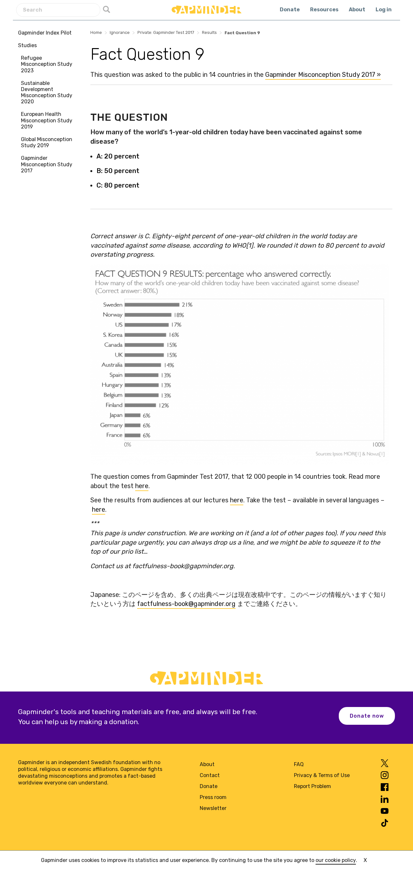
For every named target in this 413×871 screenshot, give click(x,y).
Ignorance (120, 32)
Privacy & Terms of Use (322, 775)
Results (209, 32)
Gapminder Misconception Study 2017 (46, 164)
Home (96, 32)
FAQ (299, 764)
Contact (210, 775)
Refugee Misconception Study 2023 (46, 64)
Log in (384, 9)
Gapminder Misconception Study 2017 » (323, 74)
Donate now (367, 716)
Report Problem (312, 786)
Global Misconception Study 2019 (46, 142)
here (141, 486)
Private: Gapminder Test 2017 (165, 32)
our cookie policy (336, 860)
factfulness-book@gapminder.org (186, 604)
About (357, 9)
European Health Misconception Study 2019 (46, 120)
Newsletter (213, 808)
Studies (27, 45)
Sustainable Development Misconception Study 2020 (46, 92)
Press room (213, 797)
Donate (290, 9)
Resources (324, 9)
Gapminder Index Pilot (45, 33)
